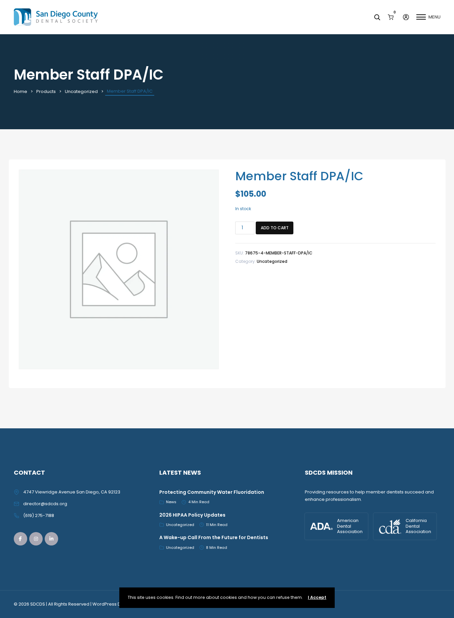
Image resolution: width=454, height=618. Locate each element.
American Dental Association (350, 526)
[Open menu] (421, 17)
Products (46, 91)
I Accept (317, 597)
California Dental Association (418, 526)
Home (20, 91)
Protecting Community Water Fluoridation (211, 492)
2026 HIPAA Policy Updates (192, 515)
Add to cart (275, 228)
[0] (391, 17)
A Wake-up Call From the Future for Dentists (213, 537)
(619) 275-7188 (38, 515)
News (171, 502)
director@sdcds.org (45, 504)
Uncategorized (81, 91)
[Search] (377, 17)
